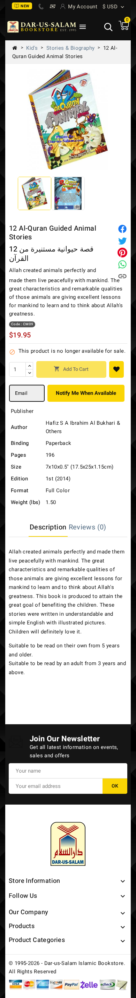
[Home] (17, 48)
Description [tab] (48, 527)
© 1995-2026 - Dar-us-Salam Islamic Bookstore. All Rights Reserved (67, 967)
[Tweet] (122, 241)
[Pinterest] (122, 252)
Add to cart (71, 369)
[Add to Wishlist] (116, 369)
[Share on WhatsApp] (122, 264)
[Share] (122, 229)
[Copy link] (122, 276)
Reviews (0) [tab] (87, 527)
